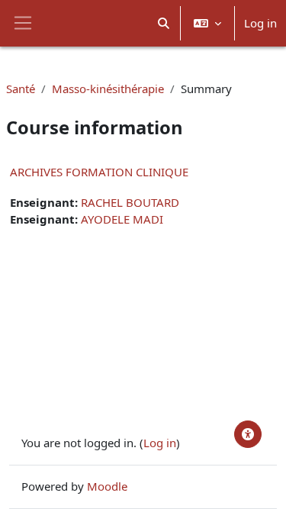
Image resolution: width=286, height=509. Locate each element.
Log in (260, 23)
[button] (164, 23)
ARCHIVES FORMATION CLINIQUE (99, 171)
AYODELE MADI (122, 219)
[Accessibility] (248, 434)
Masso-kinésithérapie (108, 88)
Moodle (107, 486)
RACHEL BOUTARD (130, 202)
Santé (20, 88)
